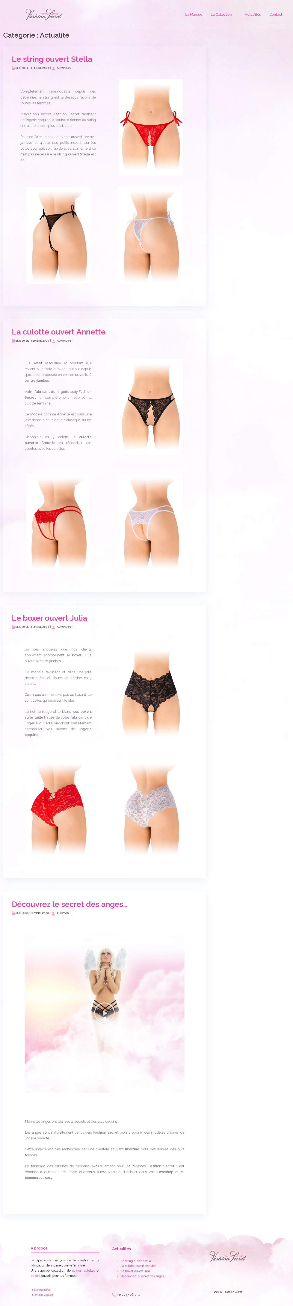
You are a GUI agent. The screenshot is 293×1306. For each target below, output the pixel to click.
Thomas (63, 913)
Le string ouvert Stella (52, 59)
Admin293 (64, 68)
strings (77, 1270)
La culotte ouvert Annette (59, 331)
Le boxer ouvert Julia (49, 617)
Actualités (253, 14)
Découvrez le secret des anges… (69, 904)
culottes (89, 1270)
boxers (35, 1275)
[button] (104, 1012)
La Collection (221, 14)
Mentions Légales (42, 1294)
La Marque (193, 14)
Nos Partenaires (41, 1289)
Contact (275, 14)
